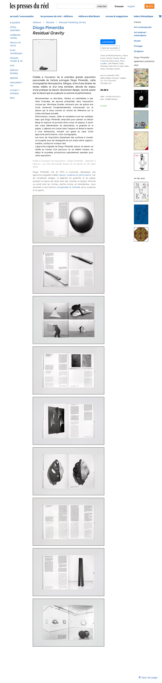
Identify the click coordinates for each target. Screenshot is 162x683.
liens (12, 97)
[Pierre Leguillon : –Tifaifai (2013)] (142, 234)
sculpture (71, 175)
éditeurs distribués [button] (89, 16)
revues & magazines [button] (117, 16)
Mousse (50, 22)
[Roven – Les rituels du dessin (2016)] (142, 98)
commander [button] (108, 41)
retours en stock (15, 44)
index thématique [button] (143, 16)
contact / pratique (14, 91)
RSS (150, 6)
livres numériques (16, 51)
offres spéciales (15, 28)
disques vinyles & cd (16, 59)
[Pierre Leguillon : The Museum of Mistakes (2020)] (142, 191)
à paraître (15, 22)
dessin (62, 175)
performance (85, 175)
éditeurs (37, 22)
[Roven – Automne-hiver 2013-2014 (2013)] (142, 119)
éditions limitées (14, 71)
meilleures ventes (15, 36)
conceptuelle (62, 187)
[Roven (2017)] (142, 77)
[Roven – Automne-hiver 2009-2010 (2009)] (142, 161)
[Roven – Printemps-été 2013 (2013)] (142, 141)
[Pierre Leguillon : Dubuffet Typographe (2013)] (142, 214)
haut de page (149, 677)
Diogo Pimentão (48, 27)
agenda (14, 77)
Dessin (137, 41)
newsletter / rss (16, 84)
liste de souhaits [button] (110, 48)
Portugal (138, 46)
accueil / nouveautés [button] (22, 16)
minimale (76, 187)
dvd (12, 65)
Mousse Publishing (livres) (72, 22)
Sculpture (139, 51)
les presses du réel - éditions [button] (56, 16)
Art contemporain (143, 27)
